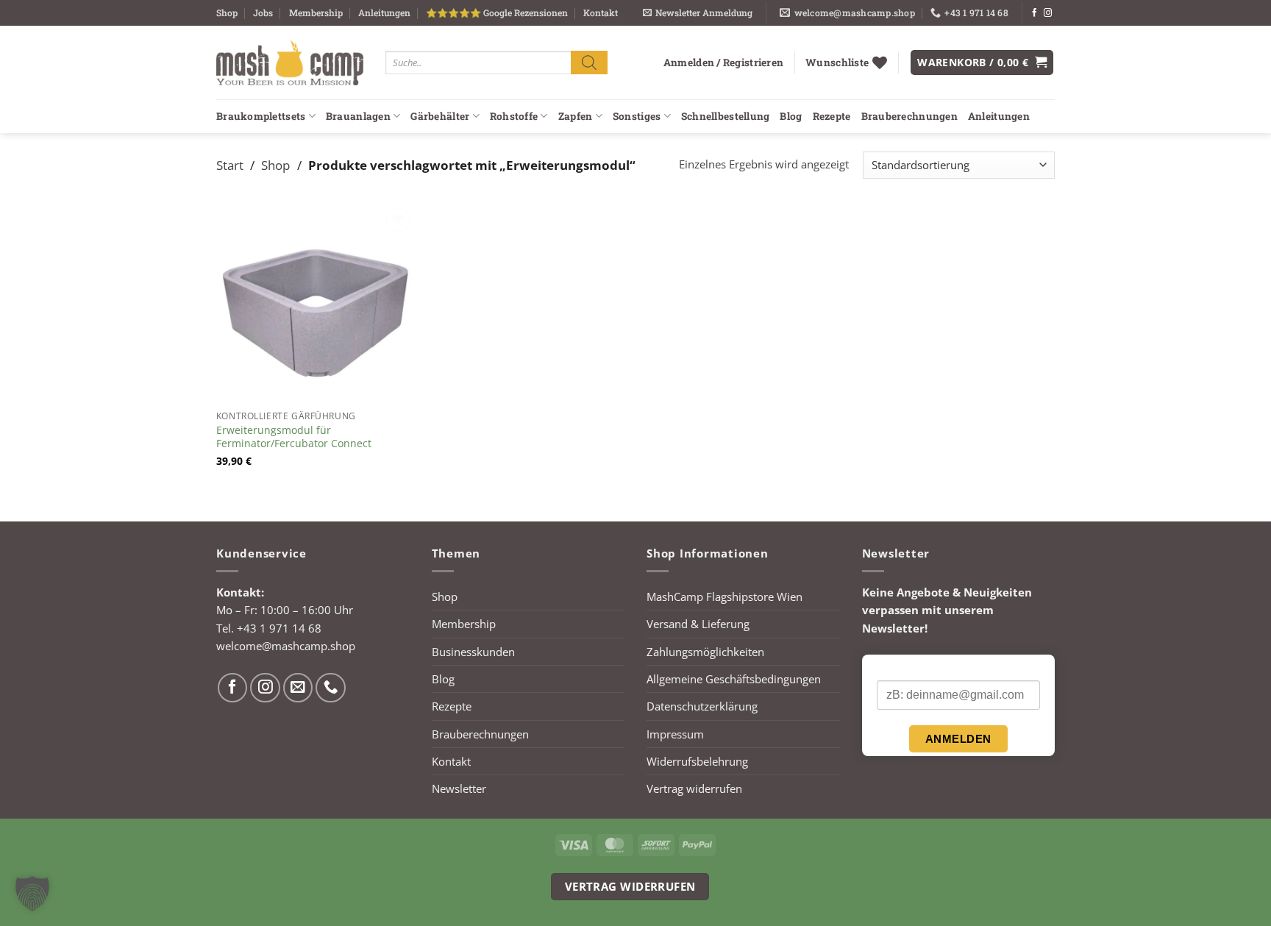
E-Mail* (894, 668)
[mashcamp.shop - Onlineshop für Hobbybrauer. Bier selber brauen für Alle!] (289, 62)
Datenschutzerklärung (702, 706)
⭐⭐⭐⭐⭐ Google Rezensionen (497, 12)
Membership (316, 12)
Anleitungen (384, 12)
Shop (227, 12)
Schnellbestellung (725, 116)
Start (229, 165)
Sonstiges (637, 116)
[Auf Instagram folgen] (1048, 13)
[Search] (589, 62)
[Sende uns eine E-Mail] (298, 688)
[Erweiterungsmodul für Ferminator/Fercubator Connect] (315, 303)
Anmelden (958, 739)
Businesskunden (473, 651)
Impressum (675, 734)
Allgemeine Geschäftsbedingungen (734, 679)
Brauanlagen (358, 116)
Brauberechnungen (909, 116)
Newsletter (459, 788)
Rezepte (832, 116)
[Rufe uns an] (331, 688)
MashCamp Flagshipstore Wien (724, 596)
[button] (697, 13)
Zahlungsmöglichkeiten (705, 651)
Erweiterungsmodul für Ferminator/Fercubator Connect (293, 437)
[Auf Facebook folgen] (1034, 13)
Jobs (263, 12)
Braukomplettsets (260, 116)
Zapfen (575, 116)
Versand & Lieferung (698, 623)
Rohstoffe (514, 116)
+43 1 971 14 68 (279, 628)
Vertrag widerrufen (694, 788)
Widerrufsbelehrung (697, 761)
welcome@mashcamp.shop (285, 645)
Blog (791, 116)
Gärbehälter (439, 116)
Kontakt (600, 12)
